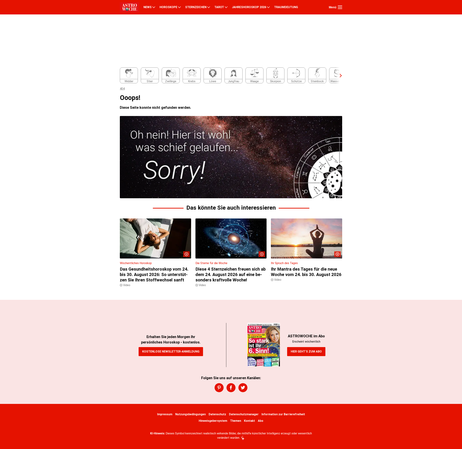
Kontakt (249, 420)
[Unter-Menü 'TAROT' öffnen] (226, 7)
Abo (260, 420)
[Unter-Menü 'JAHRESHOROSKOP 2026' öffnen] (268, 7)
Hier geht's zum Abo (306, 351)
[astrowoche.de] (129, 7)
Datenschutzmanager (244, 414)
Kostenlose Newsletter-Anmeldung (170, 351)
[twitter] (242, 387)
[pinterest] (219, 387)
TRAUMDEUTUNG (286, 7)
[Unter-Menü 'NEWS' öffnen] (153, 7)
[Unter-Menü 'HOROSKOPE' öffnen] (179, 7)
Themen (235, 420)
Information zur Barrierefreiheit (283, 414)
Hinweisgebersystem (213, 420)
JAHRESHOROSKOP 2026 (249, 7)
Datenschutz (217, 414)
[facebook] (231, 387)
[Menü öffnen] (340, 7)
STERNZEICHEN (195, 7)
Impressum (164, 414)
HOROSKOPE (168, 7)
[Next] (339, 75)
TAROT (219, 7)
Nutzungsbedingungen (190, 414)
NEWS (147, 7)
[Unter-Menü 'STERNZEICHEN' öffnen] (208, 7)
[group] (229, 75)
